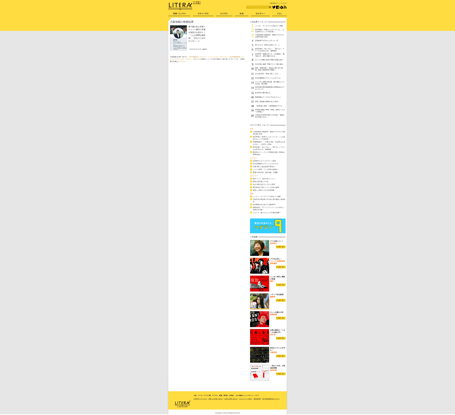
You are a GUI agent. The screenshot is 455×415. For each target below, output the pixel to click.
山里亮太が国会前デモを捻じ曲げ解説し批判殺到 (269, 200)
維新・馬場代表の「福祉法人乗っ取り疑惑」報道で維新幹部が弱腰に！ (269, 69)
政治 (197, 57)
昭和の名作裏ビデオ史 (260, 181)
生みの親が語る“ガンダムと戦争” (264, 184)
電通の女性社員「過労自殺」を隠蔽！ (266, 172)
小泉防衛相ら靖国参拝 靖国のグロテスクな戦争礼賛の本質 (269, 133)
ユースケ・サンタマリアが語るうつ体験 (269, 26)
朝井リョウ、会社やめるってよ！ (264, 179)
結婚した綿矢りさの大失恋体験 (263, 190)
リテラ (181, 61)
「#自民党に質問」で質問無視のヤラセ (268, 106)
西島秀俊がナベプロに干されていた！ (268, 97)
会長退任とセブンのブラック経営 (264, 161)
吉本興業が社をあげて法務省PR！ (265, 204)
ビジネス (224, 14)
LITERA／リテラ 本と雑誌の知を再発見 (184, 5)
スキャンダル (179, 59)
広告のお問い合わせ (230, 399)
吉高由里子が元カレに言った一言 (266, 40)
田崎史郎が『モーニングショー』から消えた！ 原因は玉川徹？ (269, 208)
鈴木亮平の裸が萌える (263, 93)
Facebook (277, 7)
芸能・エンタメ (179, 14)
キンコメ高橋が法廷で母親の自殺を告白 (269, 60)
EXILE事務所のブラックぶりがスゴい (268, 78)
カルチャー (190, 59)
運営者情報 (257, 399)
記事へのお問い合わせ (215, 399)
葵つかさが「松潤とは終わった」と (267, 45)
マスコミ (203, 57)
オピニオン (224, 57)
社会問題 (232, 57)
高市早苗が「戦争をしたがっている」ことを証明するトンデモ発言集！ (269, 31)
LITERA (191, 57)
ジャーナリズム (213, 57)
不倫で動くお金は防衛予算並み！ (264, 166)
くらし (279, 14)
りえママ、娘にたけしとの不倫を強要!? (266, 212)
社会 (198, 59)
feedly (281, 7)
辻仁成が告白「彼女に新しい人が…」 (268, 74)
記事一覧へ (281, 247)
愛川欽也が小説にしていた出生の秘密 (266, 187)
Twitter (274, 7)
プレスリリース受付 (245, 399)
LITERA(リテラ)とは (200, 399)
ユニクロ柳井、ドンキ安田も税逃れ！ (266, 169)
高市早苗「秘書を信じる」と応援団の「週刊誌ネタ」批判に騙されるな (269, 55)
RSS (285, 7)
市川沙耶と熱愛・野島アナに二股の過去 (269, 64)
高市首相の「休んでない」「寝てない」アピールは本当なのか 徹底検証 (269, 50)
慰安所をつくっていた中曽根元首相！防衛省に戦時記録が (269, 153)
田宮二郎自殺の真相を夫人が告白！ (267, 101)
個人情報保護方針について (271, 399)
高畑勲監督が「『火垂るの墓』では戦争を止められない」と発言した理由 (269, 143)
